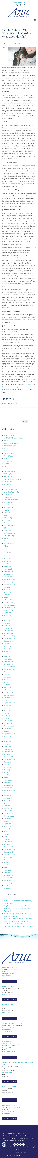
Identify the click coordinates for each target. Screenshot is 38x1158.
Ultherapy (7, 541)
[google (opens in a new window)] (17, 5)
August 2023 (8, 646)
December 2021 (9, 695)
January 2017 (8, 844)
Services (30, 384)
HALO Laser (8, 476)
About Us (11, 1133)
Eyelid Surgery (8, 461)
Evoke (6, 458)
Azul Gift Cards (9, 435)
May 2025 (7, 595)
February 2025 (8, 600)
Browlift (6, 448)
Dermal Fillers (8, 456)
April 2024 (7, 626)
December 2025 (9, 577)
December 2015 (9, 878)
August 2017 (8, 826)
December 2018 (9, 788)
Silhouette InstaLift (10, 533)
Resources (13, 1138)
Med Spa (18, 1135)
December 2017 (9, 816)
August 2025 (8, 587)
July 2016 (7, 860)
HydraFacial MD (16, 247)
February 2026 (9, 571)
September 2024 (9, 613)
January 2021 (8, 723)
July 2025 (7, 589)
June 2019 (7, 772)
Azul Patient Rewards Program (14, 438)
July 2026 (7, 559)
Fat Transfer (8, 474)
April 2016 (7, 867)
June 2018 (7, 803)
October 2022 (8, 672)
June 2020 (7, 741)
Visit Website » (7, 1031)
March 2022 (8, 687)
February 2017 (8, 842)
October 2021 (8, 700)
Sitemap (23, 1152)
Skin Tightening (9, 536)
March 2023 (8, 659)
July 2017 (7, 829)
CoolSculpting (8, 453)
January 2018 (8, 813)
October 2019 (8, 762)
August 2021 (8, 705)
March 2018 (8, 808)
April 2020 (7, 746)
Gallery (5, 1138)
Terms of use (15, 1152)
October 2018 (8, 793)
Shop (31, 1138)
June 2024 (7, 620)
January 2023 (8, 664)
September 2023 (9, 644)
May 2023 (7, 654)
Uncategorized (9, 543)
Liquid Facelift (8, 497)
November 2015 (9, 880)
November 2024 (9, 607)
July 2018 (7, 800)
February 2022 (8, 690)
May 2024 (7, 623)
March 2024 (8, 628)
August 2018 (8, 798)
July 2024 (7, 618)
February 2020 (9, 752)
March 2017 (8, 839)
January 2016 (8, 875)
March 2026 (8, 569)
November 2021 (9, 698)
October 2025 (8, 582)
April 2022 (7, 685)
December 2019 (9, 757)
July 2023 (7, 649)
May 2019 (7, 775)
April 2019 (7, 777)
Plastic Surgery (9, 518)
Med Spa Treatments (11, 500)
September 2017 (9, 824)
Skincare (6, 538)
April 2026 (7, 566)
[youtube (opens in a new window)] (21, 5)
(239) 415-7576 (7, 1048)
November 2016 (9, 849)
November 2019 (9, 759)
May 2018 (7, 806)
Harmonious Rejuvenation (12, 479)
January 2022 (8, 692)
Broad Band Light (10, 446)
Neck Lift (7, 512)
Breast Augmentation (11, 443)
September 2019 (9, 764)
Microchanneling (9, 505)
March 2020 (8, 749)
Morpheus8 (7, 510)
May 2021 (7, 713)
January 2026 (8, 574)
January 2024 (8, 633)
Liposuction (8, 494)
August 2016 (8, 857)
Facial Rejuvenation (10, 471)
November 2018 (9, 790)
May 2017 (7, 834)
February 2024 (9, 631)
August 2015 (8, 883)
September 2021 (9, 703)
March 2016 (8, 870)
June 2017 (7, 831)
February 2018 (8, 811)
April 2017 (7, 836)
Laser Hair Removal (10, 489)
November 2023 (9, 638)
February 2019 (8, 782)
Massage (26, 1135)
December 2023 (9, 636)
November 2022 (9, 669)
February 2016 (8, 873)
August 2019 (8, 767)
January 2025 (8, 602)
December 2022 (9, 667)
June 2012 (7, 888)
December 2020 (9, 726)
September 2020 (9, 734)
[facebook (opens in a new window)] (14, 5)
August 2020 (8, 736)
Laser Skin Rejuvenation (12, 492)
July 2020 (7, 739)
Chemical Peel (8, 451)
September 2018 (9, 795)
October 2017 (8, 821)
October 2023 (8, 641)
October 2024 (8, 610)
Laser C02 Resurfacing (11, 487)
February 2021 (8, 721)
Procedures (13, 403)
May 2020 (7, 744)
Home (4, 1133)
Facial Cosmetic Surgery (12, 469)
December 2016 (9, 847)
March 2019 (8, 780)
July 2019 (7, 770)
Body (23, 1133)
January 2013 (8, 885)
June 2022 (7, 682)
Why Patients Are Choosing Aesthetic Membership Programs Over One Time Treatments (17, 908)
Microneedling (8, 507)
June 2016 (7, 862)
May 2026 (7, 564)
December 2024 (9, 605)
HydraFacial (8, 482)
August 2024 (8, 615)
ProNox (6, 523)
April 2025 (7, 597)
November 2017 (9, 818)
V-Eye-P (6, 546)
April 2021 (7, 716)
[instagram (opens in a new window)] (24, 5)
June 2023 (7, 651)
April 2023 (7, 656)
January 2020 (8, 754)
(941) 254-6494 (7, 1072)
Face (18, 1133)
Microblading (8, 502)
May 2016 (7, 865)
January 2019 (8, 785)
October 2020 (8, 731)
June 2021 (7, 710)
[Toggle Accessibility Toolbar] (4, 1144)
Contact (5, 1141)
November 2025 (9, 579)
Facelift (6, 464)
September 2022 (9, 674)
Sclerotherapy (8, 530)
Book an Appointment (17, 1141)
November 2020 (9, 728)
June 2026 (7, 561)
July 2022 (7, 680)
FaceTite (7, 466)
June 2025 (7, 592)
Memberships (24, 1138)
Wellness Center (8, 1135)
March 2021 (8, 718)
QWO (6, 528)
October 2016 (8, 852)
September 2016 (9, 854)
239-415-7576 (20, 2)
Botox (6, 440)
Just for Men (8, 484)
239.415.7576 (6, 994)
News (6, 515)
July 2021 (7, 708)
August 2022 (8, 677)
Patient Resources (8, 387)
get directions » (9, 981)
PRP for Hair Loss (10, 525)
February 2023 (8, 662)
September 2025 (9, 584)
